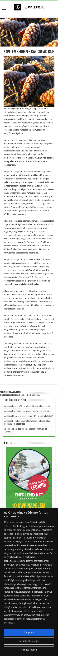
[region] (29, 582)
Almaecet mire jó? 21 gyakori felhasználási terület (27, 406)
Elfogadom (29, 632)
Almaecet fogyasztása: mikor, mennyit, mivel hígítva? (28, 411)
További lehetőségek (29, 641)
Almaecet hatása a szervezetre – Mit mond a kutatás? (28, 416)
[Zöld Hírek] (29, 7)
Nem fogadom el (29, 649)
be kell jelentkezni (31, 395)
